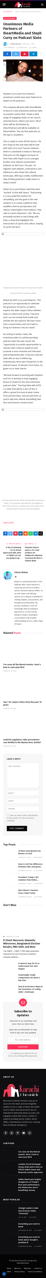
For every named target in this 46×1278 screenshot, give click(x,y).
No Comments (10, 47)
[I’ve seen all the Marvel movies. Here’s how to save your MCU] (23, 649)
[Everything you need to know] (9, 1226)
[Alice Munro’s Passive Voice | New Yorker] (9, 893)
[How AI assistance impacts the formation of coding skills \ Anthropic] (9, 989)
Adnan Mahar (16, 44)
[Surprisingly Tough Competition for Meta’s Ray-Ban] (9, 977)
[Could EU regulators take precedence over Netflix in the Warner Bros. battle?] (23, 724)
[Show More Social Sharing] (40, 53)
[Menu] (4, 4)
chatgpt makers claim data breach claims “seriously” (28, 1211)
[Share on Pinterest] (25, 53)
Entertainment (10, 18)
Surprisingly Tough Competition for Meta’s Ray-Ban (29, 977)
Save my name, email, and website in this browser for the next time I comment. (22, 818)
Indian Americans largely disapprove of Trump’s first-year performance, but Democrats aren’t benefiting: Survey (29, 1184)
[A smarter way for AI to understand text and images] (9, 966)
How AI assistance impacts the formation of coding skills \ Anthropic (30, 989)
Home (17, 12)
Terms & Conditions (35, 1272)
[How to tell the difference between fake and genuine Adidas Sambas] (9, 867)
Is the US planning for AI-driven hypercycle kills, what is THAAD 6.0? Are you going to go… (12, 552)
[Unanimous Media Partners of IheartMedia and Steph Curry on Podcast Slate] (23, 70)
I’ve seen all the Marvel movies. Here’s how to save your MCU (29, 1154)
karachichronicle (23, 1263)
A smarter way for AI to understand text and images (28, 966)
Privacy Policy (24, 1056)
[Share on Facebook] (7, 53)
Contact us (38, 1268)
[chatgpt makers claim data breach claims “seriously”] (9, 1211)
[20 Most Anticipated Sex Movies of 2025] (9, 853)
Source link (8, 522)
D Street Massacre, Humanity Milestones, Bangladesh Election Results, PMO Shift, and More (21, 943)
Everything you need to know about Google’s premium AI (29, 1240)
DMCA (9, 1272)
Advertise (27, 1268)
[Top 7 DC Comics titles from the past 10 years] (23, 687)
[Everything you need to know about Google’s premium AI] (9, 1239)
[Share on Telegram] (33, 53)
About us (17, 1268)
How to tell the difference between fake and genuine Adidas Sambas (30, 867)
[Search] (42, 4)
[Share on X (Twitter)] (16, 53)
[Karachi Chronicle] (23, 4)
